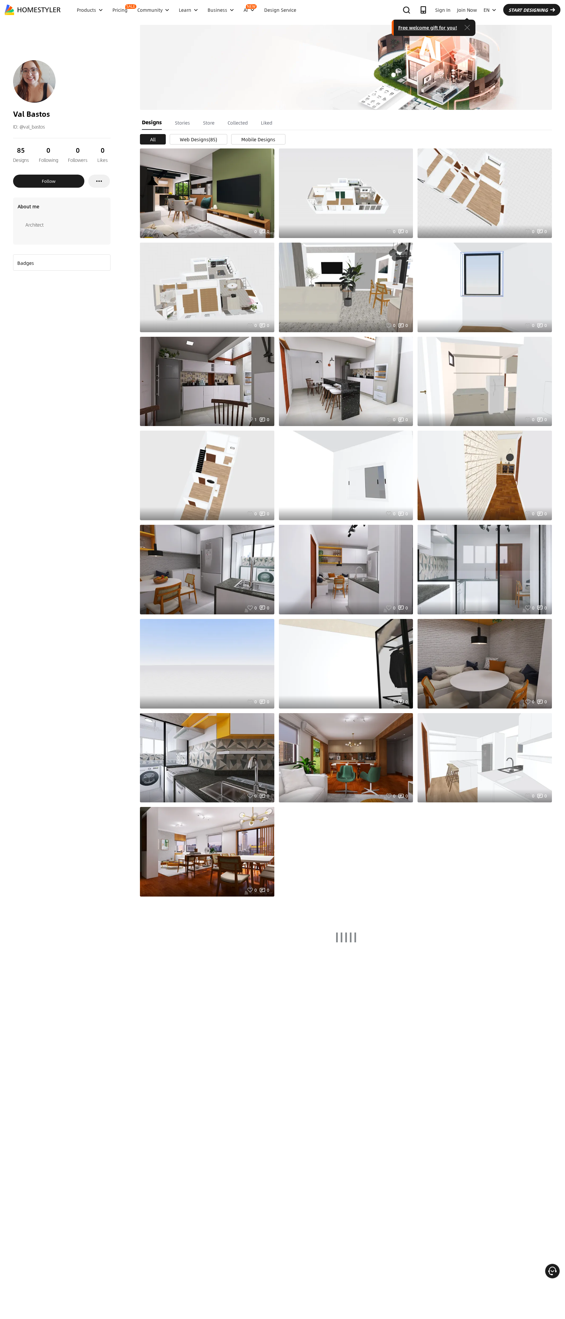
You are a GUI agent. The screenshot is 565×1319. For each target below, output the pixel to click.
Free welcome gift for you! (427, 27)
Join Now (467, 9)
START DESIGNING (528, 9)
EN (486, 9)
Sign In (443, 9)
